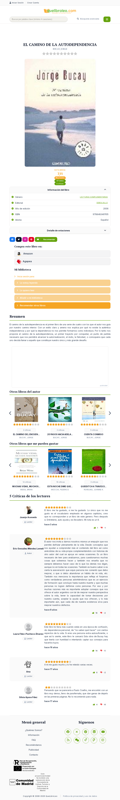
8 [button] (75, 441)
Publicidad (34, 750)
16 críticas (60, 482)
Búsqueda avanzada (89, 19)
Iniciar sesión (18, 3)
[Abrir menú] (106, 19)
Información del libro (58, 190)
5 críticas (60, 184)
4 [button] (57, 441)
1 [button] (44, 441)
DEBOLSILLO (102, 203)
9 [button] (77, 493)
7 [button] (71, 441)
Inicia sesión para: (26, 276)
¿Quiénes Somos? (33, 730)
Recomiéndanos (34, 745)
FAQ (34, 740)
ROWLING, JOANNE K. (93, 489)
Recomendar (49, 239)
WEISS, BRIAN (26, 489)
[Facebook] (68, 732)
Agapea (27, 261)
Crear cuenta (33, 3)
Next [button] (109, 413)
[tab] (60, 190)
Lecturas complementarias (94, 197)
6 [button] (66, 441)
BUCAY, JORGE (60, 48)
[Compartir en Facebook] (12, 239)
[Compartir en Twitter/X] (19, 239)
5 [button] (62, 441)
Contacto (33, 754)
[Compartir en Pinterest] (31, 239)
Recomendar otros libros (32, 305)
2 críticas (27, 430)
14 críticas (26, 482)
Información (33, 735)
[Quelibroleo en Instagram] (25, 239)
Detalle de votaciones (58, 230)
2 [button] (49, 441)
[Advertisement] (63, 33)
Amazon (28, 253)
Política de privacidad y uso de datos (80, 796)
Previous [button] (10, 413)
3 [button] (53, 441)
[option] (26, 418)
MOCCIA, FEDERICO (60, 489)
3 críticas (94, 482)
